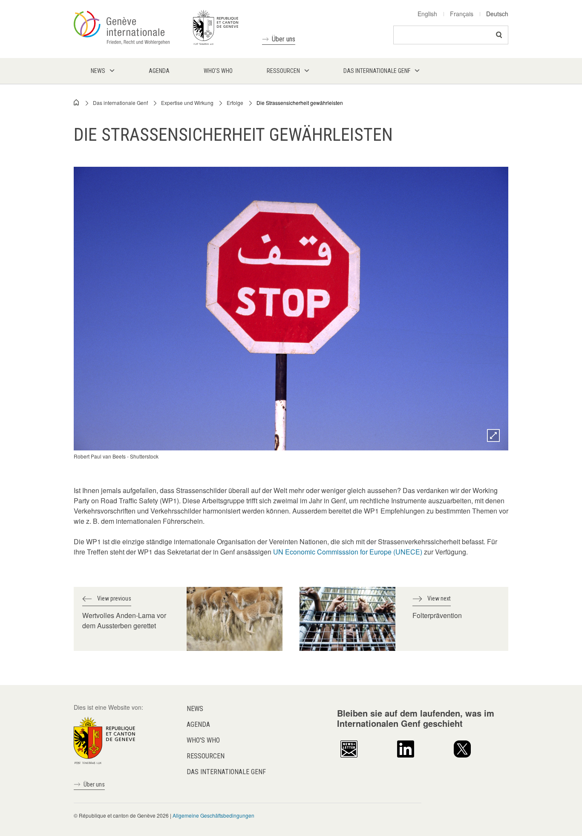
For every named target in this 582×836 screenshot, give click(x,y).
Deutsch (497, 13)
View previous (114, 598)
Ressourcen (206, 756)
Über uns (283, 39)
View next (439, 598)
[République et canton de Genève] (104, 739)
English (427, 13)
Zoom (493, 435)
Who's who (203, 740)
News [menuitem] (98, 70)
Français (461, 13)
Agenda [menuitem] (159, 70)
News (195, 709)
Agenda (198, 724)
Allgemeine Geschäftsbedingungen (213, 815)
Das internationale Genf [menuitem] (376, 70)
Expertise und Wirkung (187, 102)
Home (77, 102)
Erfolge (235, 102)
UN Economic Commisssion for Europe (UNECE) (347, 552)
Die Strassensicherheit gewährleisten (299, 102)
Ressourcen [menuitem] (283, 70)
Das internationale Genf (120, 102)
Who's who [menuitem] (218, 70)
